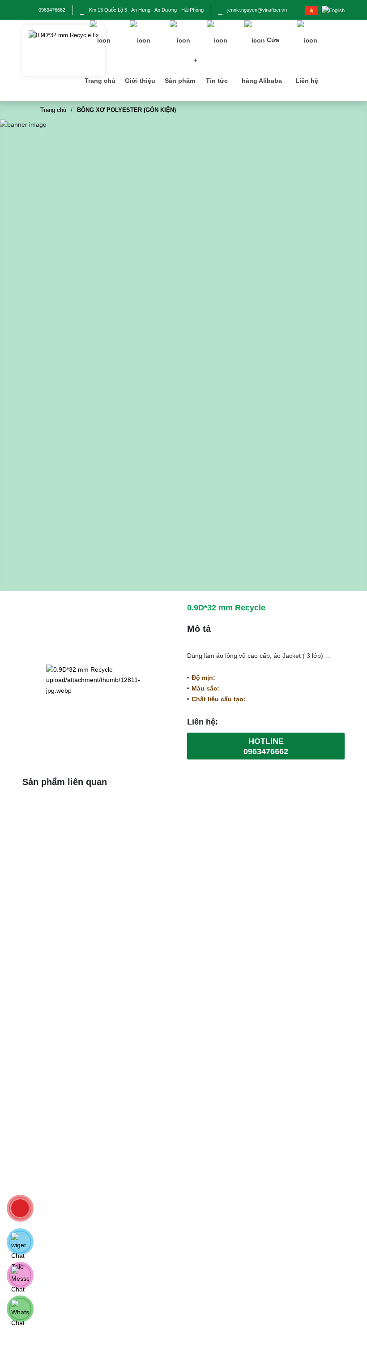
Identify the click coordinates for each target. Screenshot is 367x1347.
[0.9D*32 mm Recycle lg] (63, 50)
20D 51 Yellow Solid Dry (73, 868)
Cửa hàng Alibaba (262, 60)
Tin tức (217, 80)
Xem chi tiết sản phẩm (70, 930)
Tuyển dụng (176, 1293)
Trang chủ (100, 80)
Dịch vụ (169, 1250)
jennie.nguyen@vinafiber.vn (257, 10)
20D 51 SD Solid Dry (183, 868)
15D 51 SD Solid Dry (293, 868)
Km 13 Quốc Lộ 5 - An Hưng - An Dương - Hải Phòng (146, 10)
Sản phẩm (180, 80)
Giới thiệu (140, 80)
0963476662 (51, 10)
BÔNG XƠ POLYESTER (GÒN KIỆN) (126, 110)
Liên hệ (306, 80)
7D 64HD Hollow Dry (73, 1054)
